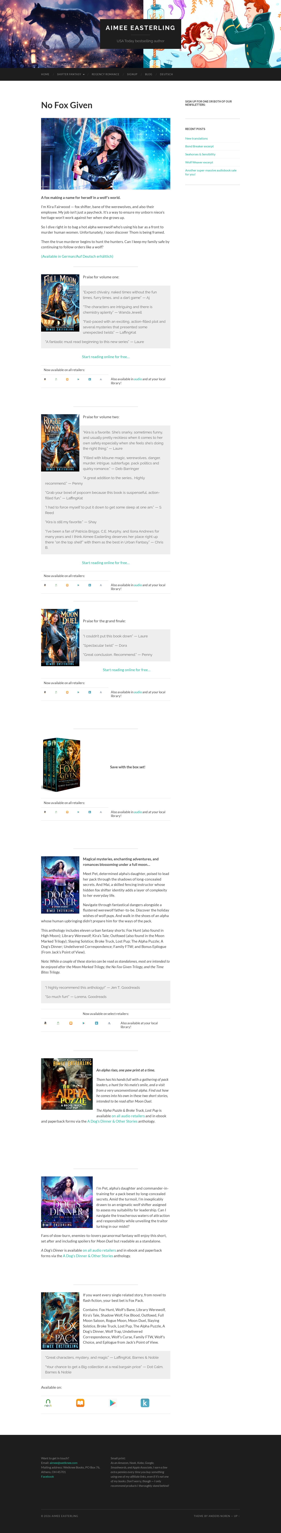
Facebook (47, 1476)
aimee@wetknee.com (63, 1462)
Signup (132, 74)
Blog (148, 74)
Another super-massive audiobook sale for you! (210, 172)
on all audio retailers (128, 1116)
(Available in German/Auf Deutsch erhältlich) (77, 256)
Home (45, 74)
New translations (196, 138)
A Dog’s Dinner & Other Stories (112, 1121)
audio (138, 379)
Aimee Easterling (140, 27)
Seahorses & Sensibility (200, 154)
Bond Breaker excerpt (199, 146)
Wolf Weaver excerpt (199, 162)
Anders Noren (219, 1516)
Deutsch (166, 74)
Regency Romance (105, 74)
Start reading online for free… (106, 356)
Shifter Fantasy (69, 74)
